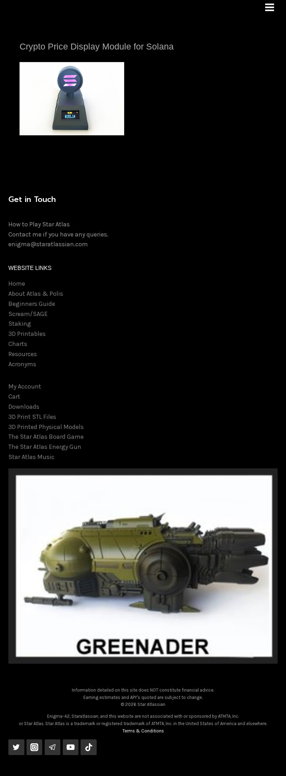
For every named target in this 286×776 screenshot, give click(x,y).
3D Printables (27, 334)
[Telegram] (53, 747)
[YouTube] (71, 747)
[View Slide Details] (143, 566)
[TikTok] (89, 747)
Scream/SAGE (28, 314)
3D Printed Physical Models (46, 427)
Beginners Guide (31, 304)
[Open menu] (269, 7)
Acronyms (22, 364)
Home (16, 283)
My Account (24, 386)
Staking (19, 323)
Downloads (23, 406)
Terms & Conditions (143, 730)
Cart (14, 396)
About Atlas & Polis (35, 293)
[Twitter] (16, 747)
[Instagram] (35, 747)
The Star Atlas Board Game (46, 436)
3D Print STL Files (32, 417)
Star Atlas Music (31, 457)
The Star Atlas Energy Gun (44, 447)
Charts (17, 344)
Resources (22, 354)
